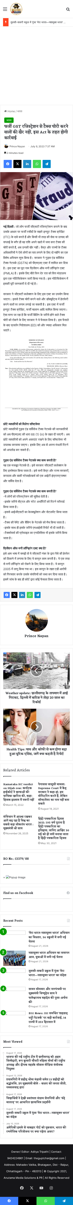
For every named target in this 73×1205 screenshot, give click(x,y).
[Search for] (68, 10)
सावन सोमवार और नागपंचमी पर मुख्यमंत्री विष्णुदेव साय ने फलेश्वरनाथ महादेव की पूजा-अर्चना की (48, 996)
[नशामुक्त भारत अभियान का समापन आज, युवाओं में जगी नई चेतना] (14, 958)
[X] (17, 164)
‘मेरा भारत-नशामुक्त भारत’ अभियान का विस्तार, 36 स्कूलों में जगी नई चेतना (49, 937)
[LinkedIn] (27, 164)
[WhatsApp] (37, 164)
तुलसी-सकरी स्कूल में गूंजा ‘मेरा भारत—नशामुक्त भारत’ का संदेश (41, 22)
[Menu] (5, 10)
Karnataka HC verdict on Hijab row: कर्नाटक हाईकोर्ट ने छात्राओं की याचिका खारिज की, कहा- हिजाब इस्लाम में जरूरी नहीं (18, 792)
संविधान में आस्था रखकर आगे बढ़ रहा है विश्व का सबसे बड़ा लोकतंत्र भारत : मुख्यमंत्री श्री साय (18, 822)
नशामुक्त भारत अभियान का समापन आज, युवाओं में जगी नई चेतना (49, 955)
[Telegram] (47, 164)
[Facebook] (8, 164)
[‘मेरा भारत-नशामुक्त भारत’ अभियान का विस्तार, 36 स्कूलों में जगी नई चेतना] (14, 938)
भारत (19, 111)
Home (11, 111)
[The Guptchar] (16, 9)
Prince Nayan (17, 146)
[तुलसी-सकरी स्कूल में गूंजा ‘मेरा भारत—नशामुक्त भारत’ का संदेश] (14, 976)
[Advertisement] (36, 65)
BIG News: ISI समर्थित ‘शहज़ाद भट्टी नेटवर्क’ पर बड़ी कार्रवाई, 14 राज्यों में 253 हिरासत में (48, 1018)
